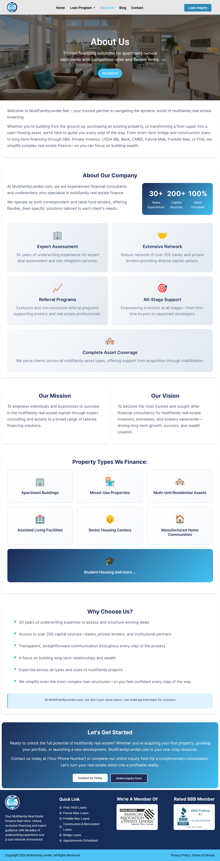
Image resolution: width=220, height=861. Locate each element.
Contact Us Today (90, 778)
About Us (107, 8)
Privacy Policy (180, 855)
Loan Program (81, 8)
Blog (122, 8)
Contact (137, 8)
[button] (83, 7)
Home (60, 8)
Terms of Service (203, 855)
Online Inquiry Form (129, 778)
